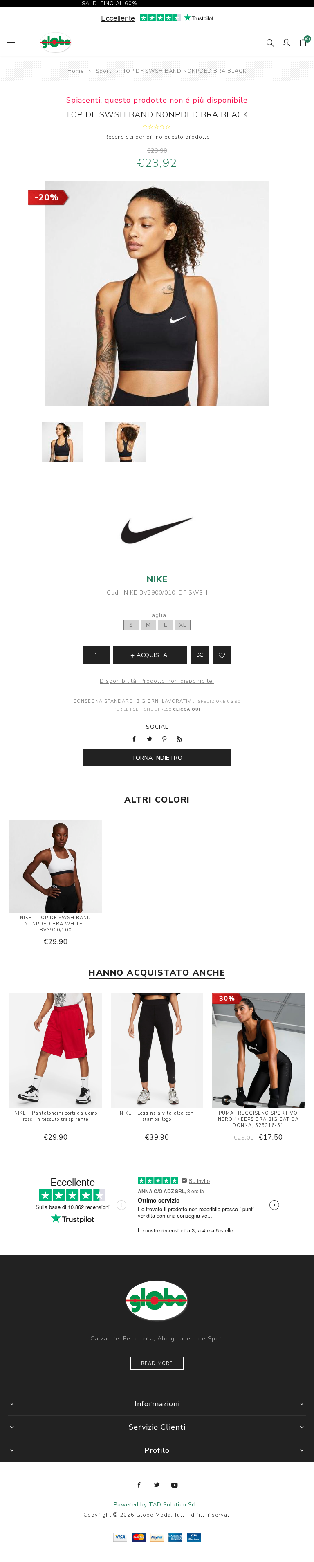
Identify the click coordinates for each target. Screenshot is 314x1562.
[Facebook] (139, 1485)
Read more (157, 1363)
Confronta (200, 655)
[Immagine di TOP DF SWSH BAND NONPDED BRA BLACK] (62, 441)
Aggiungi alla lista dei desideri (222, 655)
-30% (225, 998)
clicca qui (186, 709)
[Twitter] (157, 1485)
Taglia (157, 615)
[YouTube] (174, 1485)
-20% (46, 197)
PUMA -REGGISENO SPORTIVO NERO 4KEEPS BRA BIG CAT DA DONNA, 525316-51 (258, 1119)
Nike (157, 579)
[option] (62, 442)
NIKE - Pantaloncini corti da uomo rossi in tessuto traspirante (55, 1116)
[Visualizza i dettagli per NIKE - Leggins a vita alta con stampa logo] (157, 1052)
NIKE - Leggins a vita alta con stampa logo (157, 1116)
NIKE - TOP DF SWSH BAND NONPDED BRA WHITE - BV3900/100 (55, 924)
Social (157, 727)
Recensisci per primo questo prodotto (157, 137)
